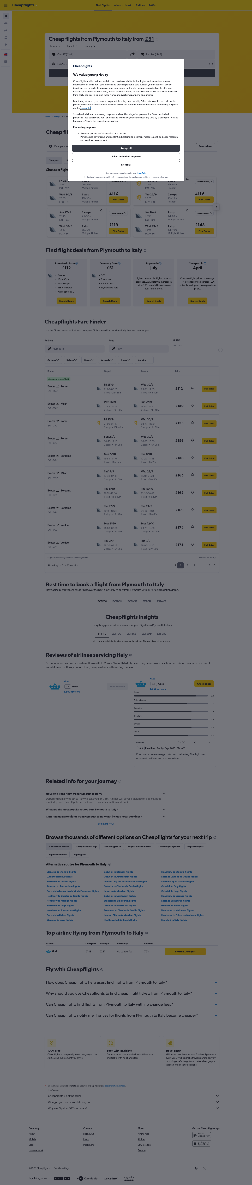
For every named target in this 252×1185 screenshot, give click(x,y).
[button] (126, 148)
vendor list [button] (85, 108)
